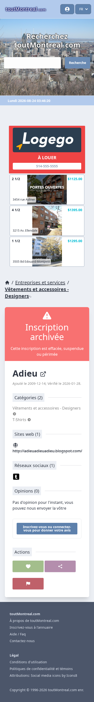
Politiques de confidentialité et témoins (41, 668)
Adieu (26, 373)
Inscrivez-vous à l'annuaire (31, 627)
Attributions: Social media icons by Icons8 (43, 675)
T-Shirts (20, 419)
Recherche (77, 62)
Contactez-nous (22, 641)
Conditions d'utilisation (28, 662)
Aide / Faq (18, 634)
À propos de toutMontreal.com (34, 620)
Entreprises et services (40, 282)
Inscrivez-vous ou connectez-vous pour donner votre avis (47, 528)
